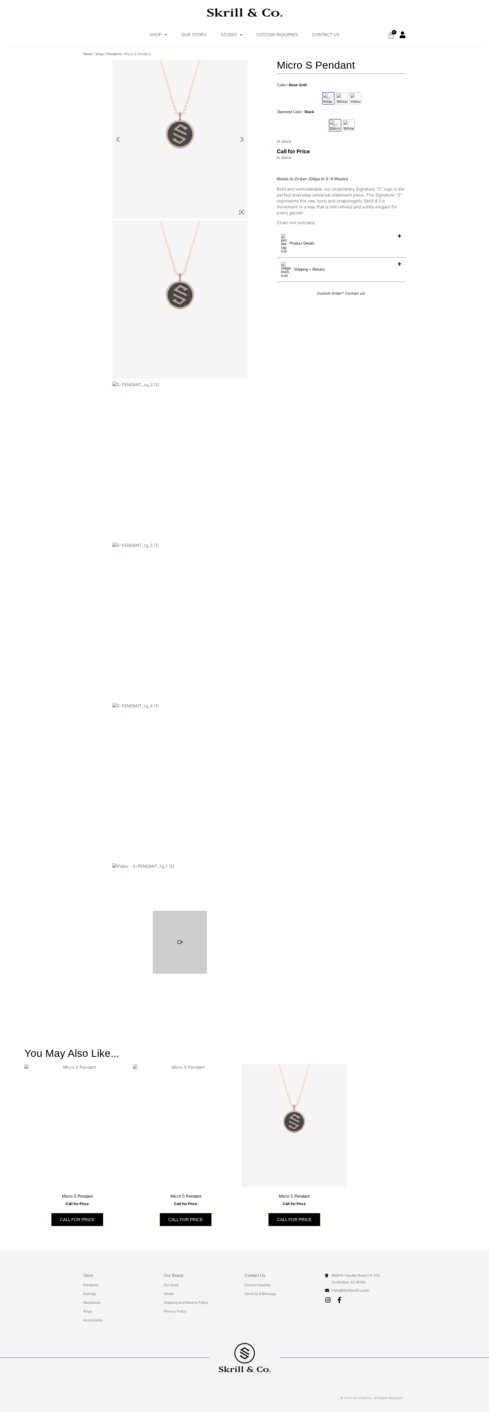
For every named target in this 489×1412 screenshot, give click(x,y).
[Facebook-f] (339, 1300)
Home (88, 54)
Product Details (302, 243)
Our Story (194, 34)
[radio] (328, 98)
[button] (341, 244)
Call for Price (77, 1219)
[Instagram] (328, 1300)
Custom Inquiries (277, 34)
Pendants (113, 54)
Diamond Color (289, 112)
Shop (155, 34)
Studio (229, 34)
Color (281, 85)
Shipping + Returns (309, 269)
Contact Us (326, 34)
